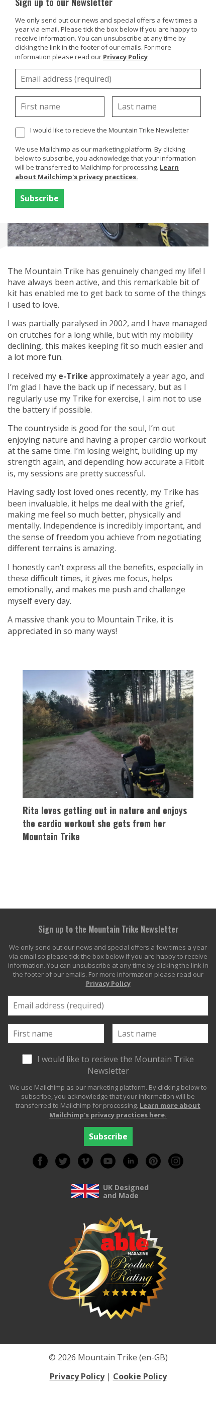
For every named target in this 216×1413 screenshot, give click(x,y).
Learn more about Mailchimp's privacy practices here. (124, 1110)
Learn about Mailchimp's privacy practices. (97, 172)
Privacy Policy (125, 56)
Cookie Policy (140, 1376)
